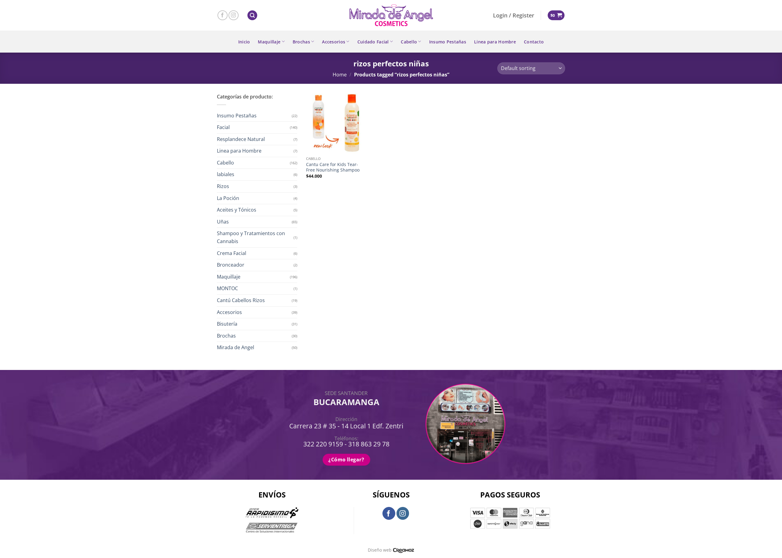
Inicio (244, 42)
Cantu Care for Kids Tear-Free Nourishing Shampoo (333, 167)
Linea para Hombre (495, 42)
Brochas (301, 42)
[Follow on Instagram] (233, 15)
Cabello (409, 42)
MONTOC (227, 288)
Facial (223, 127)
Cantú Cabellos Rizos (241, 300)
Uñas (223, 221)
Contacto (534, 42)
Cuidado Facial (373, 42)
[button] (252, 15)
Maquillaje (269, 42)
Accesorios (333, 42)
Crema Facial (231, 253)
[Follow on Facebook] (222, 15)
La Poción (228, 198)
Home (340, 74)
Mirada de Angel (235, 347)
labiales (225, 174)
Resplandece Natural (241, 139)
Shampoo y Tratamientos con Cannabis (251, 237)
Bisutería (227, 323)
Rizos (223, 186)
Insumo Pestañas (447, 42)
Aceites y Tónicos (236, 209)
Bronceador (230, 264)
